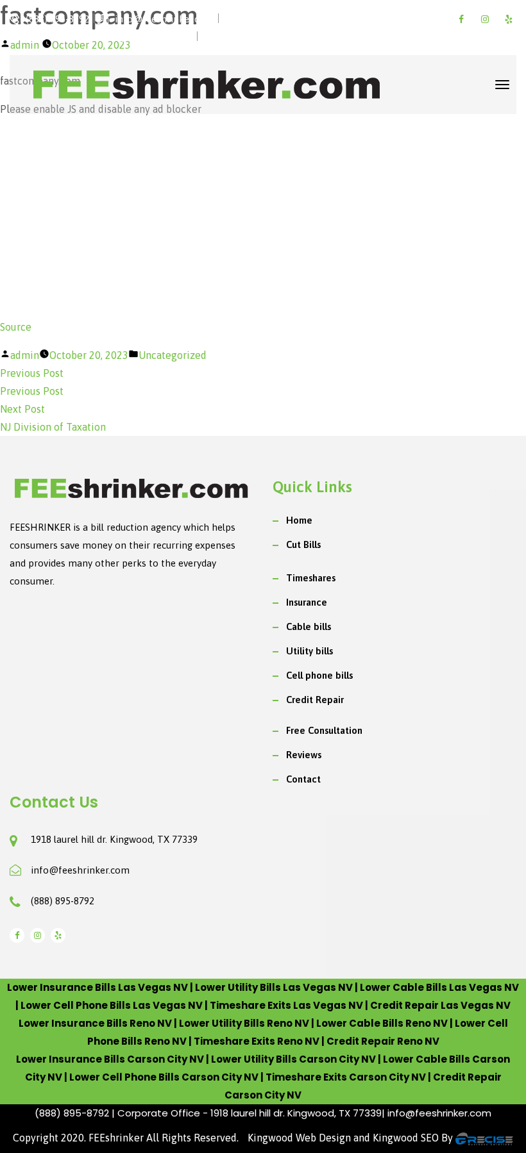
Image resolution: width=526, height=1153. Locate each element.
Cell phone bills (319, 675)
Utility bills (309, 650)
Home (299, 520)
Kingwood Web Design (299, 1137)
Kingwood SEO (406, 1137)
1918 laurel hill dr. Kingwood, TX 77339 (114, 839)
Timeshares (310, 577)
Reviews (303, 754)
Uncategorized (173, 355)
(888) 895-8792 (62, 900)
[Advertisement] (263, 218)
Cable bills (308, 626)
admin (24, 355)
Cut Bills (303, 544)
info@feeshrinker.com (80, 870)
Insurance (306, 602)
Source (15, 327)
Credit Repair (315, 699)
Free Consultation (324, 730)
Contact (303, 779)
